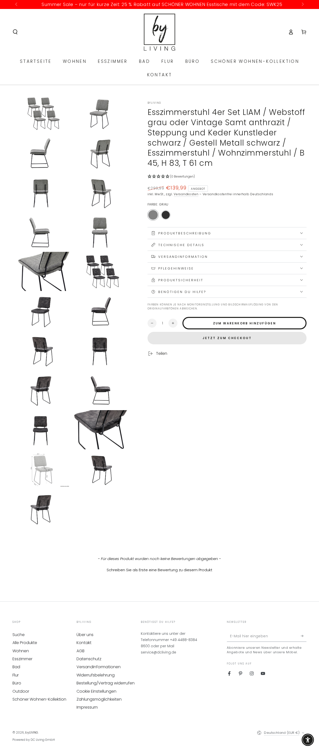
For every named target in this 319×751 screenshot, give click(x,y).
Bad (16, 667)
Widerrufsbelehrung (96, 675)
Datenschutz (89, 659)
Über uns (85, 635)
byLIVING (154, 103)
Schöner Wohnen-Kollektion (39, 699)
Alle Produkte (24, 643)
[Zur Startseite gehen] (159, 32)
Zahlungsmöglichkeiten (99, 699)
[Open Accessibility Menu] (308, 740)
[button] (15, 31)
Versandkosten (186, 194)
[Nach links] (16, 4)
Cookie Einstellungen (96, 691)
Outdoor (20, 691)
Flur (15, 675)
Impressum (87, 707)
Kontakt (84, 643)
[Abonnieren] (304, 636)
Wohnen (20, 651)
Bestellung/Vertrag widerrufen (106, 683)
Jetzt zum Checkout (227, 338)
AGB (80, 651)
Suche (18, 635)
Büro (16, 683)
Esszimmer (22, 659)
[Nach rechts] (302, 4)
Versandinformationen (99, 667)
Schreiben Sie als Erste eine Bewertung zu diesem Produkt (159, 569)
